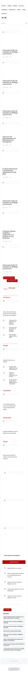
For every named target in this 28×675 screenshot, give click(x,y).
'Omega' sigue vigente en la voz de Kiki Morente (13, 368)
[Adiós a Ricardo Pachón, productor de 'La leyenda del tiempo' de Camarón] (10, 304)
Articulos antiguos (9, 277)
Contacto (4, 13)
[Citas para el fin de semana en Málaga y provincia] (5, 322)
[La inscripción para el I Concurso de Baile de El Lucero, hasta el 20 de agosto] (10, 397)
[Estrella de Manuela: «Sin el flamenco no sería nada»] (10, 425)
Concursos (4, 9)
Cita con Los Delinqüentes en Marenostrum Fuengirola (9, 139)
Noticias (4, 5)
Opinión (15, 5)
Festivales (21, 5)
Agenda (9, 5)
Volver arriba (14, 661)
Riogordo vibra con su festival (12, 288)
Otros (23, 9)
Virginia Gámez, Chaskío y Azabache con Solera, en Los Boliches (9, 234)
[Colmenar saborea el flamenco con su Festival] (5, 374)
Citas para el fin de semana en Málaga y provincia (10, 52)
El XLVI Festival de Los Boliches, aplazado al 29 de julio (10, 171)
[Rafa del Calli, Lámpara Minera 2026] (5, 336)
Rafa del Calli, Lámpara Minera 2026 (13, 336)
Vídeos (19, 9)
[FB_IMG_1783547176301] (14, 528)
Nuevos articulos (12, 280)
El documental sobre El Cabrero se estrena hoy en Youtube (10, 457)
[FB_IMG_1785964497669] (14, 500)
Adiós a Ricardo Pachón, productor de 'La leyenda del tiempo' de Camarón (9, 313)
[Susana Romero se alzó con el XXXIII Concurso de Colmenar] (5, 381)
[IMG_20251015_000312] (14, 473)
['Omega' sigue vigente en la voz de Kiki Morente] (5, 368)
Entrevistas (12, 9)
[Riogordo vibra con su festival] (10, 352)
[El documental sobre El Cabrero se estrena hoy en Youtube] (10, 448)
